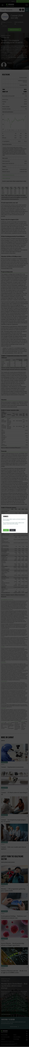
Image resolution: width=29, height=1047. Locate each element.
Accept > (6, 530)
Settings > (12, 530)
